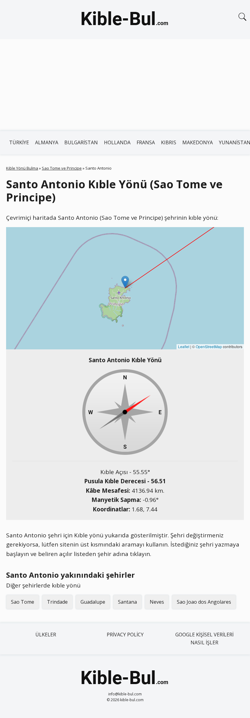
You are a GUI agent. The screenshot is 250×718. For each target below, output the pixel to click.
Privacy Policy (125, 634)
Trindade (57, 601)
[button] (125, 282)
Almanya (46, 142)
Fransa (146, 142)
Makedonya (197, 142)
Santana (127, 601)
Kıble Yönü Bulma (22, 168)
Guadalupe (92, 601)
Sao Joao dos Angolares (204, 601)
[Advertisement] (125, 85)
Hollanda (117, 142)
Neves (157, 601)
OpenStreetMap (209, 346)
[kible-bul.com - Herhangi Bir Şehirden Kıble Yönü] (125, 19)
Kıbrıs (168, 142)
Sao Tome (22, 601)
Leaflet (183, 346)
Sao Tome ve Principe (62, 168)
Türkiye (19, 142)
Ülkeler (45, 634)
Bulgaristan (81, 142)
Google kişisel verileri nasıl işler (204, 638)
